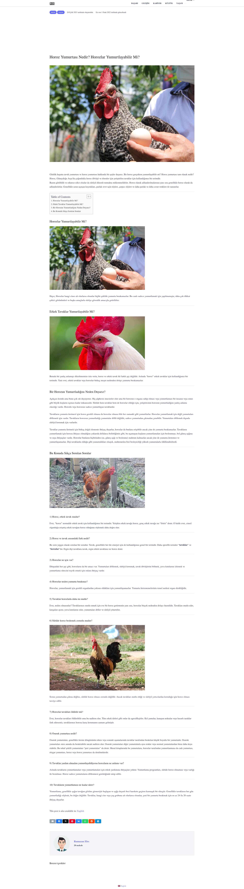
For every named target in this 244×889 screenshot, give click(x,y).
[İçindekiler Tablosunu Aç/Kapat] (87, 196)
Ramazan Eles (81, 841)
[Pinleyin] (72, 821)
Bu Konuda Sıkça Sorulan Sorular (67, 211)
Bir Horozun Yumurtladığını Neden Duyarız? (71, 207)
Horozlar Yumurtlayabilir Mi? (65, 200)
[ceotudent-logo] (52, 3)
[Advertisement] (122, 33)
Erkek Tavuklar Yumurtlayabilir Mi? (68, 204)
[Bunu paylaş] (59, 821)
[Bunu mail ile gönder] (53, 821)
